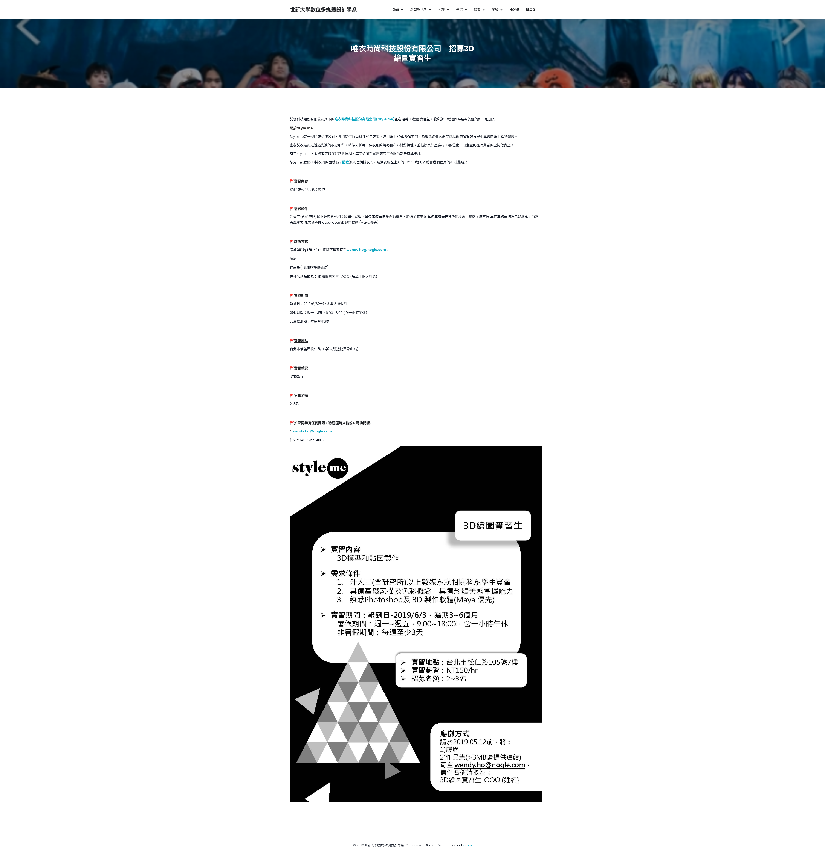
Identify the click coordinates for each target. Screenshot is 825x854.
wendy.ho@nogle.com (366, 249)
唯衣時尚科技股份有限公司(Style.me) (365, 119)
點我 (345, 162)
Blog (530, 9)
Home (514, 9)
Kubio (467, 845)
